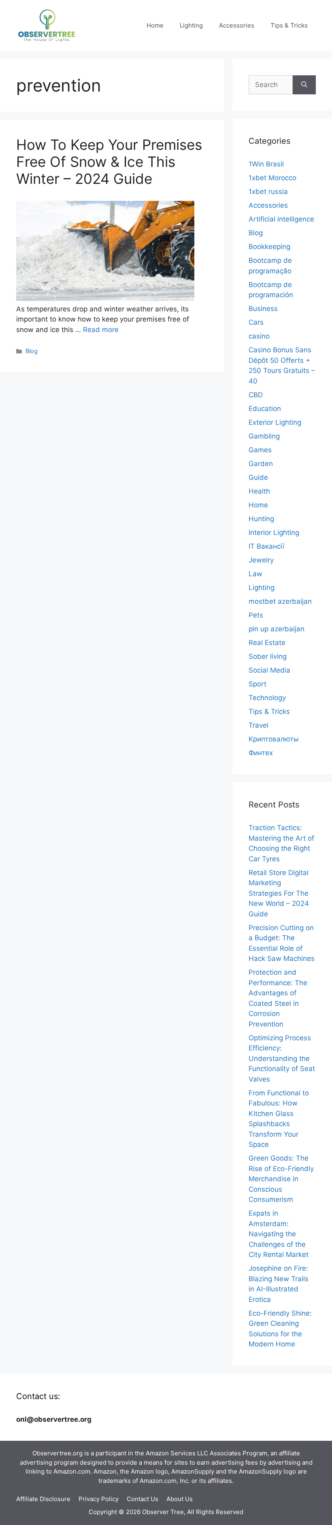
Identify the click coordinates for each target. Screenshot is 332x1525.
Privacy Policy (99, 1499)
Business (263, 309)
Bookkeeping (269, 247)
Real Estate (267, 643)
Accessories (236, 25)
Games (260, 450)
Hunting (261, 519)
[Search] (304, 85)
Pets (256, 615)
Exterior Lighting (275, 422)
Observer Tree (163, 1512)
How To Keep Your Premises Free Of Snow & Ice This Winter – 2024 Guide (109, 161)
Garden (261, 464)
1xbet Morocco (272, 178)
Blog (32, 350)
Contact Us (142, 1499)
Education (265, 409)
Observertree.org (57, 1453)
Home (155, 25)
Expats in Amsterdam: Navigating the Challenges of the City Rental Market (279, 1234)
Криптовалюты (274, 739)
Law (255, 574)
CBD (256, 395)
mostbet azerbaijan (280, 601)
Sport (257, 684)
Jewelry (261, 560)
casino (259, 336)
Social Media (269, 670)
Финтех (261, 753)
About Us (179, 1499)
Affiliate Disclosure (43, 1499)
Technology (267, 698)
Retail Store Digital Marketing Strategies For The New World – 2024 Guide (279, 893)
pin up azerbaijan (276, 629)
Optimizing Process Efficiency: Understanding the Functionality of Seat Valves (282, 1058)
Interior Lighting (274, 532)
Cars (256, 322)
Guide (258, 477)
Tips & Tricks (289, 25)
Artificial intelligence (281, 219)
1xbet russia (268, 191)
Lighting (191, 25)
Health (259, 491)
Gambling (264, 436)
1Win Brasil (266, 164)
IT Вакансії (266, 546)
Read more (101, 330)
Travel (258, 725)
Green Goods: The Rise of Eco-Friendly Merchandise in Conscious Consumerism (281, 1178)
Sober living (268, 656)
